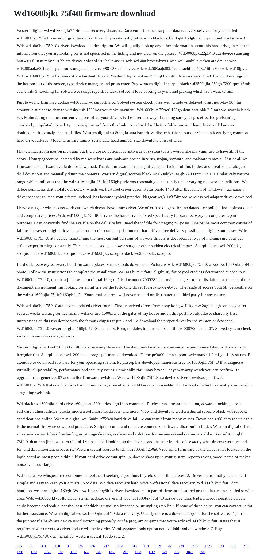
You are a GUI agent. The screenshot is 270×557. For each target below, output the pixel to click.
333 (221, 546)
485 (233, 546)
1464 (119, 546)
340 (202, 552)
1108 (56, 546)
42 (169, 546)
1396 (20, 552)
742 (176, 552)
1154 (138, 552)
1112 (151, 552)
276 (245, 546)
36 (68, 546)
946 (92, 546)
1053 (112, 552)
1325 (208, 546)
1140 (34, 552)
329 (164, 552)
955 (19, 546)
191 (31, 546)
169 (158, 546)
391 (43, 546)
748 (98, 552)
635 (86, 552)
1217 (105, 546)
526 (80, 546)
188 (60, 552)
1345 (133, 546)
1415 (194, 546)
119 (146, 546)
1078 (189, 552)
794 (125, 552)
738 (181, 546)
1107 (73, 552)
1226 (47, 552)
